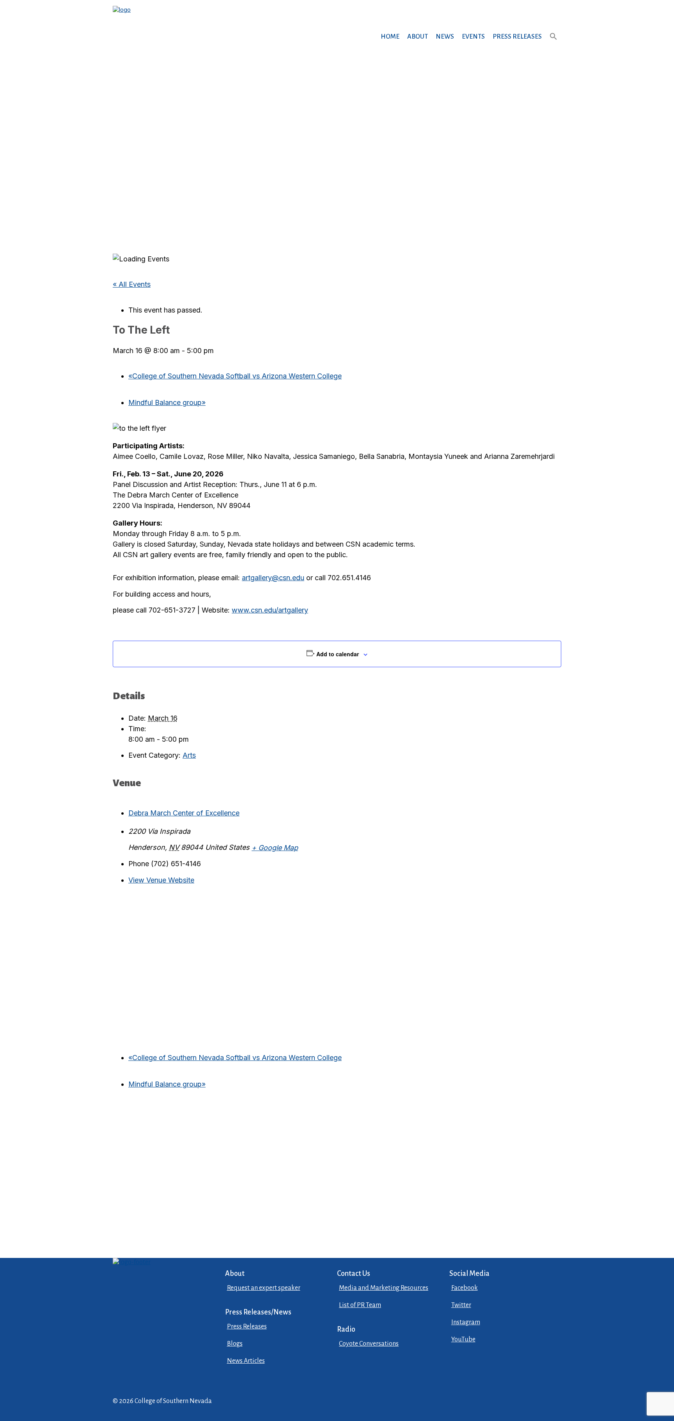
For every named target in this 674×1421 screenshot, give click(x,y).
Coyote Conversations (369, 1343)
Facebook (464, 1287)
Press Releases (517, 36)
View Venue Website (161, 880)
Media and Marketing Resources (383, 1287)
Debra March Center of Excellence (183, 813)
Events (473, 36)
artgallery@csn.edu (273, 578)
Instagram (465, 1322)
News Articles (246, 1360)
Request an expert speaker (263, 1287)
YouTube (463, 1339)
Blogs (235, 1343)
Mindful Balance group (167, 402)
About (417, 36)
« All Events (132, 284)
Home (390, 36)
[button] (553, 43)
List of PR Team (360, 1305)
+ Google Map (275, 848)
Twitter (461, 1305)
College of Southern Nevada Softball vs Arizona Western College (235, 376)
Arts (189, 755)
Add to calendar (337, 654)
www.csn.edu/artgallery (270, 610)
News (445, 36)
